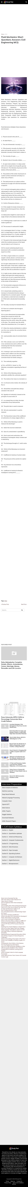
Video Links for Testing (7, 901)
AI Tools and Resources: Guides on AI (10, 908)
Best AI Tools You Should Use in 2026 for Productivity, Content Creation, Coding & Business (18, 745)
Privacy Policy (7, 1182)
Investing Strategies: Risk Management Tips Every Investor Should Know (18, 726)
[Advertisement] (14, 20)
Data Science (6, 808)
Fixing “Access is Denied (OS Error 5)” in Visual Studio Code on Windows (18, 771)
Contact (3, 957)
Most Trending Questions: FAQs (9, 910)
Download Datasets (8, 817)
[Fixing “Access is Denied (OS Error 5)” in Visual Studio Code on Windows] (5, 771)
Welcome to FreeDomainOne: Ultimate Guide (12, 922)
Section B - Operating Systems (11, 853)
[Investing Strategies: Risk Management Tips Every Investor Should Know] (5, 726)
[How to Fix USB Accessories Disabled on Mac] (5, 777)
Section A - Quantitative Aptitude (12, 833)
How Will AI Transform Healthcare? (10, 914)
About (6, 955)
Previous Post (5, 604)
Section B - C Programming (10, 843)
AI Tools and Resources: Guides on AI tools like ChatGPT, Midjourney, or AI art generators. (18, 764)
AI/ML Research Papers (9, 821)
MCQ (6, 34)
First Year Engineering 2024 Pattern (10, 945)
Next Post (23, 604)
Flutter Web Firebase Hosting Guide (10, 917)
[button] (2, 2)
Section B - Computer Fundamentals (12, 840)
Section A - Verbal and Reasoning (12, 837)
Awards (24, 955)
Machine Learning (7, 791)
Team (13, 955)
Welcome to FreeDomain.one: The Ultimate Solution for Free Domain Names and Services (17, 758)
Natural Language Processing (11, 797)
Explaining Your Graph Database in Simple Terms (13, 926)
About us (12, 1181)
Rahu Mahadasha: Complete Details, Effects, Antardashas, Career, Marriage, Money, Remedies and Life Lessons (12, 665)
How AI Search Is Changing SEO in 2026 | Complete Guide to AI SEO (18, 752)
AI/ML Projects (6, 811)
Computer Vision (7, 801)
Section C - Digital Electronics (10, 860)
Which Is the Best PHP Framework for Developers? (14, 916)
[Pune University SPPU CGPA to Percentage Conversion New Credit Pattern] (14, 708)
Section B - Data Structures (10, 847)
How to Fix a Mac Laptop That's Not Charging (12, 928)
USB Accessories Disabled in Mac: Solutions (12, 948)
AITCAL (14, 1184)
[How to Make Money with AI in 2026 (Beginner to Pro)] (5, 739)
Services (10, 955)
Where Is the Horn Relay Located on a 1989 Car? (13, 920)
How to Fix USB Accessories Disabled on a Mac (13, 946)
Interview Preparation (12, 784)
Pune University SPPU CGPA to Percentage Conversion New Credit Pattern (12, 719)
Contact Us (19, 1181)
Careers (17, 955)
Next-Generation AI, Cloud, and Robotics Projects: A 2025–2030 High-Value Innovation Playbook (18, 732)
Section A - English (7, 830)
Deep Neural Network (8, 794)
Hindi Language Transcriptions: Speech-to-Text (12, 929)
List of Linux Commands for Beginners (10, 919)
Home (2, 34)
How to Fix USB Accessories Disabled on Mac (17, 776)
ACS (21, 955)
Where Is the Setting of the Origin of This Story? (13, 939)
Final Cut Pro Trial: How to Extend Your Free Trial (13, 907)
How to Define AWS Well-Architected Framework (13, 905)
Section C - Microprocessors (10, 863)
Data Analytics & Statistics (10, 787)
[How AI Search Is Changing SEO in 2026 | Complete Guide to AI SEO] (5, 752)
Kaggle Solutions (7, 814)
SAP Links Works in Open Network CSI (11, 899)
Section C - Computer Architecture (12, 857)
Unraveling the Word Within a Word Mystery (12, 943)
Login (6, 957)
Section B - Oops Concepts (10, 850)
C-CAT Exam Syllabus (12, 827)
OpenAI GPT (5, 804)
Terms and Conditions (18, 1182)
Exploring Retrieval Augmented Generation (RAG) (13, 934)
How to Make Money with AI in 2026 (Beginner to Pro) (17, 738)
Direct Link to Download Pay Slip (9, 898)
